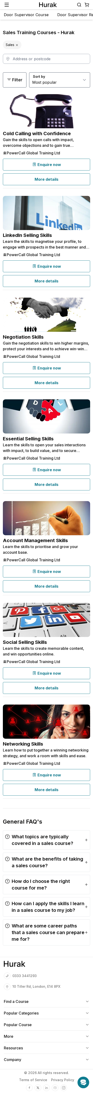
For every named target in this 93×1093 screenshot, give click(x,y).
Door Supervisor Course (26, 14)
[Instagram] (63, 1087)
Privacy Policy (62, 1080)
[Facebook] (29, 1087)
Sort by (39, 76)
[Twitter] (38, 1087)
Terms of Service (33, 1080)
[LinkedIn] (46, 1087)
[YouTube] (55, 1087)
